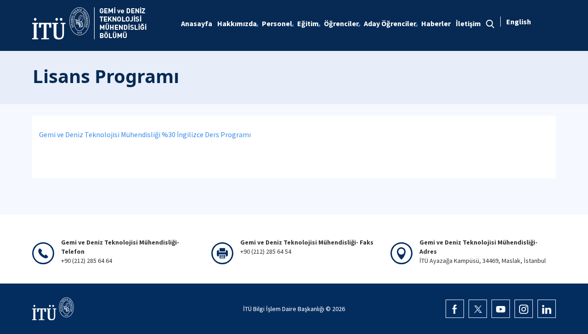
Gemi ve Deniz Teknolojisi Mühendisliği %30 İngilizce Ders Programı (145, 134)
